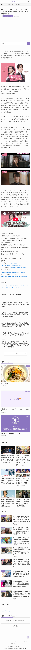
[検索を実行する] (28, 43)
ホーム (5, 642)
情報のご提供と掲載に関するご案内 (12, 644)
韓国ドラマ (11, 16)
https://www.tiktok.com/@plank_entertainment (14, 276)
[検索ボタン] (29, 2)
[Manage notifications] (28, 637)
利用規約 (17, 642)
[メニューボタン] (1, 2)
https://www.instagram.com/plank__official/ (13, 272)
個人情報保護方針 (23, 642)
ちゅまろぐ (5, 609)
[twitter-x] (17, 626)
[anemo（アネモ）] (15, 2)
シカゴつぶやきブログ (7, 611)
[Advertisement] (15, 29)
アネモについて (11, 642)
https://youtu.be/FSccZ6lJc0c (18, 267)
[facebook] (14, 626)
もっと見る (15, 353)
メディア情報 (5, 16)
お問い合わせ (23, 644)
